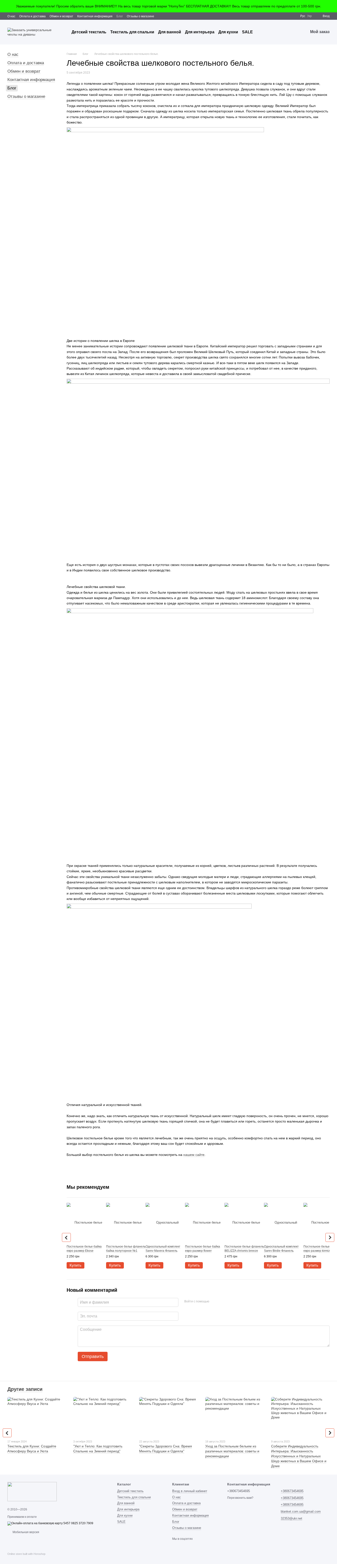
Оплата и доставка (32, 16)
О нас (11, 16)
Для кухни (228, 32)
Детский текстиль (89, 32)
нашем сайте (194, 1155)
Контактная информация (94, 16)
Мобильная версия (25, 1532)
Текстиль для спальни (132, 32)
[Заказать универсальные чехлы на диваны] (32, 1491)
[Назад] (66, 1237)
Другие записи (24, 1389)
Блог (119, 16)
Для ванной (169, 32)
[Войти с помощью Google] (222, 1302)
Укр (309, 16)
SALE (247, 32)
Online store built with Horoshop (26, 1553)
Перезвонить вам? (240, 1498)
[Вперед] (329, 1237)
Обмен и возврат (61, 16)
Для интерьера (199, 32)
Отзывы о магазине (140, 16)
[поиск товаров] (262, 32)
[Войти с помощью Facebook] (215, 1302)
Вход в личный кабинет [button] (189, 1491)
